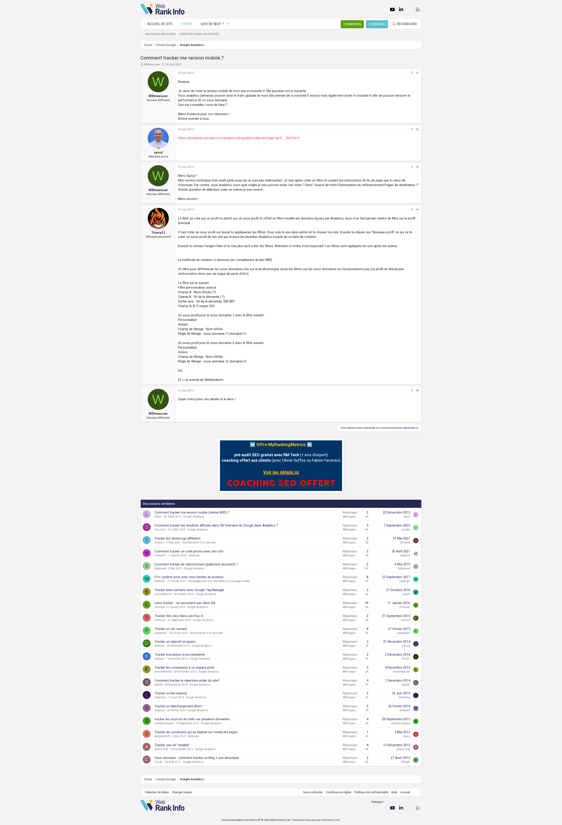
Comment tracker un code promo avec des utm (189, 551)
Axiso (406, 736)
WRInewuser (152, 64)
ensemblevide (163, 594)
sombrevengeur (164, 723)
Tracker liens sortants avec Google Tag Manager (189, 590)
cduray (406, 645)
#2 (417, 129)
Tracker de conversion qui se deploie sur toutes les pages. (196, 732)
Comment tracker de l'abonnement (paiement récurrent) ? (196, 564)
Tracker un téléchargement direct (178, 706)
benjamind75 (162, 736)
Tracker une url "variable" (172, 745)
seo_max (160, 529)
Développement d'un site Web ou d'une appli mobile (219, 581)
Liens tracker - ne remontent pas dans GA (185, 603)
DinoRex (405, 542)
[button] (227, 24)
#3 (417, 166)
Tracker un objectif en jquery (175, 642)
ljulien (406, 594)
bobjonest (160, 568)
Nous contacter (313, 792)
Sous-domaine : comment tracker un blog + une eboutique (197, 758)
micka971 (161, 555)
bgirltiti (159, 684)
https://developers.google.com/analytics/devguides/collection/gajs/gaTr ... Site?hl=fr (239, 138)
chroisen (160, 607)
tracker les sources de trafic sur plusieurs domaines (192, 719)
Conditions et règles (338, 792)
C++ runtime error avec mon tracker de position (189, 577)
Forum (186, 24)
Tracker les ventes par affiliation (177, 538)
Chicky (159, 761)
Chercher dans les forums (199, 34)
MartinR (405, 555)
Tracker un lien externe (171, 693)
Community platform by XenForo (256, 820)
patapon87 (161, 633)
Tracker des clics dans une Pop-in (179, 616)
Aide (394, 792)
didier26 (159, 645)
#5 (417, 390)
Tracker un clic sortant (171, 629)
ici (183, 380)
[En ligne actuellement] (158, 148)
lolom (158, 516)
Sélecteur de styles (157, 792)
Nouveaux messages (160, 34)
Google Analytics (193, 516)
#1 (417, 72)
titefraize (160, 620)
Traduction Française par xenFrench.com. (315, 820)
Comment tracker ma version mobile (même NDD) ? (192, 512)
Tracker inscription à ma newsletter (180, 655)
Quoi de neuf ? (212, 24)
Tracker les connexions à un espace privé (184, 667)
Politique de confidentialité (371, 792)
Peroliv (406, 658)
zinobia (405, 529)
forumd (405, 620)
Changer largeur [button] (182, 792)
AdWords (194, 555)
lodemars (160, 697)
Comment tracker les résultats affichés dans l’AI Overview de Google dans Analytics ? (216, 525)
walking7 (160, 581)
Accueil (405, 792)
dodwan (159, 658)
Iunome (159, 542)
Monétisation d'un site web (199, 542)
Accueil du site (160, 24)
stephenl (160, 710)
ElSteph (405, 761)
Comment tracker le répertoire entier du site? (187, 680)
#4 (417, 209)
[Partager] (411, 73)
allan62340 (161, 749)
